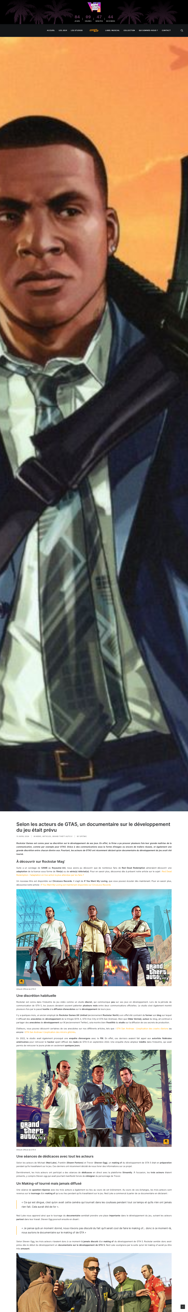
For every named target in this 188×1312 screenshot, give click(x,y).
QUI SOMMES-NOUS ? (148, 30)
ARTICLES (46, 836)
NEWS (38, 836)
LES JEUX (63, 30)
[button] (182, 30)
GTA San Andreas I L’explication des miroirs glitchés (50, 1032)
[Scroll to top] (183, 1306)
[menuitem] (51, 30)
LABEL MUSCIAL (112, 30)
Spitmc (83, 836)
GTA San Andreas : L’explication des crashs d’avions (142, 1028)
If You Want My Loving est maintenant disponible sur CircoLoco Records (76, 884)
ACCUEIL (51, 30)
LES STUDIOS (77, 30)
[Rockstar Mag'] (94, 30)
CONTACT (166, 30)
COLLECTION (129, 30)
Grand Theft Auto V (62, 836)
